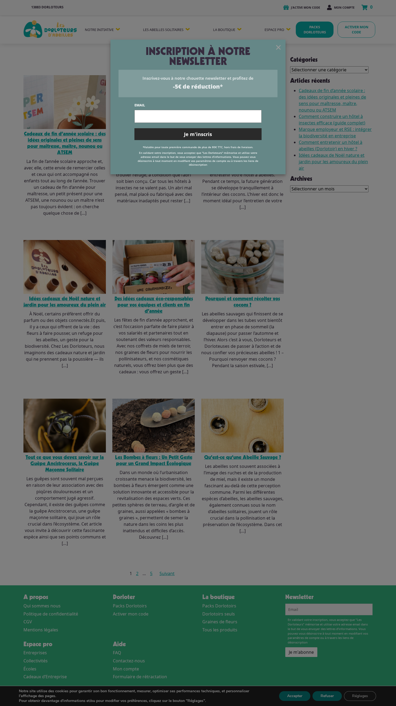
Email (139, 105)
